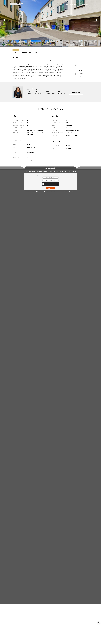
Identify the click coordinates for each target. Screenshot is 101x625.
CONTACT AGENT (76, 92)
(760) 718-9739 (38, 93)
